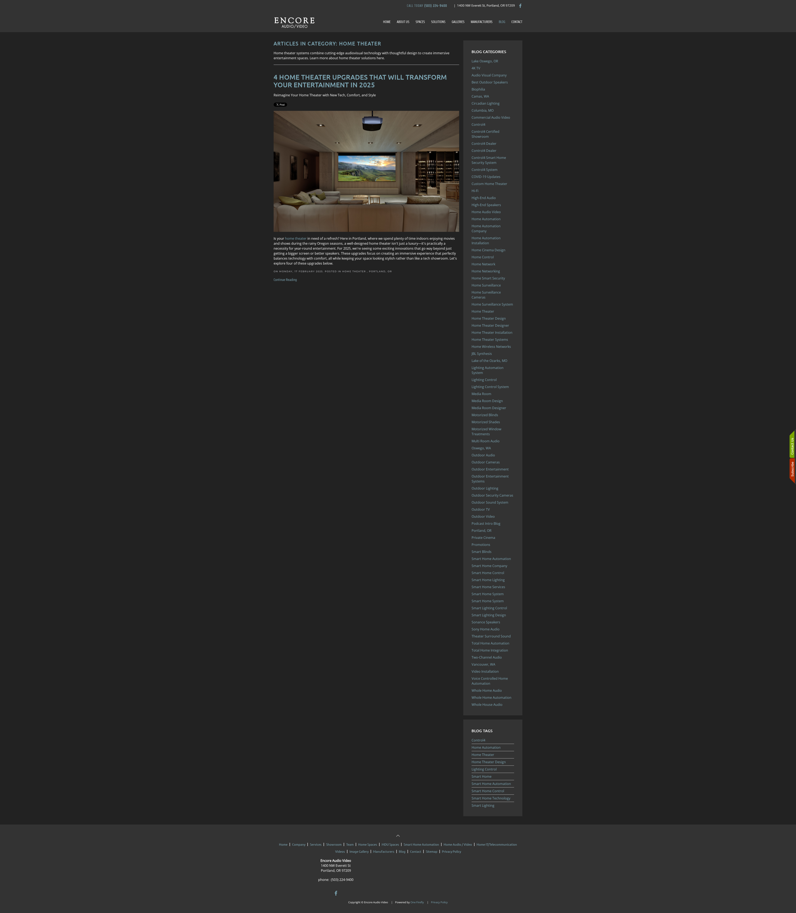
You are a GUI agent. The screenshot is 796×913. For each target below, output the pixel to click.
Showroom (334, 844)
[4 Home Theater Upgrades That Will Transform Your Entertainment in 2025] (366, 171)
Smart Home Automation (491, 783)
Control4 (478, 740)
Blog (502, 21)
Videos (340, 851)
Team (350, 844)
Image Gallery (359, 851)
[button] (398, 836)
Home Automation (486, 747)
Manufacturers (482, 21)
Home (387, 21)
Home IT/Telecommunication (497, 844)
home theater (296, 238)
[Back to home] (294, 21)
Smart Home (481, 776)
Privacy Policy (451, 851)
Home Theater (354, 271)
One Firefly (417, 902)
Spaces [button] (420, 21)
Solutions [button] (438, 21)
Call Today (427, 5)
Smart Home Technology (491, 798)
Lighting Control (484, 769)
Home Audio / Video (458, 844)
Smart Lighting (483, 805)
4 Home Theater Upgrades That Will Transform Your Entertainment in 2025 (360, 81)
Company (298, 844)
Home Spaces (367, 844)
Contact (516, 21)
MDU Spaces (390, 844)
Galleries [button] (458, 21)
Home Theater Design (489, 762)
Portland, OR (380, 271)
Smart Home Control (488, 791)
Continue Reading (285, 279)
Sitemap (431, 851)
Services (316, 844)
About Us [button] (403, 21)
